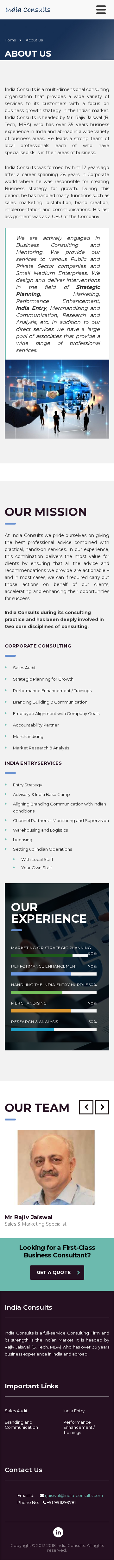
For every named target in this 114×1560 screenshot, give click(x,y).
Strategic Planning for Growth (43, 679)
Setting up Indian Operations (42, 849)
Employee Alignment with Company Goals (56, 713)
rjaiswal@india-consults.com (74, 1495)
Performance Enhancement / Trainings (52, 690)
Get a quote (54, 1272)
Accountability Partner (36, 724)
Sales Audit (24, 667)
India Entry (74, 1410)
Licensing (22, 839)
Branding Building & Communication (50, 702)
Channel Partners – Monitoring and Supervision (61, 820)
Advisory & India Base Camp (41, 794)
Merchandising (28, 736)
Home (10, 40)
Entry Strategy (27, 784)
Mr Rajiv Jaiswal (29, 1217)
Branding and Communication (21, 1425)
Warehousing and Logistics (40, 830)
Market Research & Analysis (41, 747)
